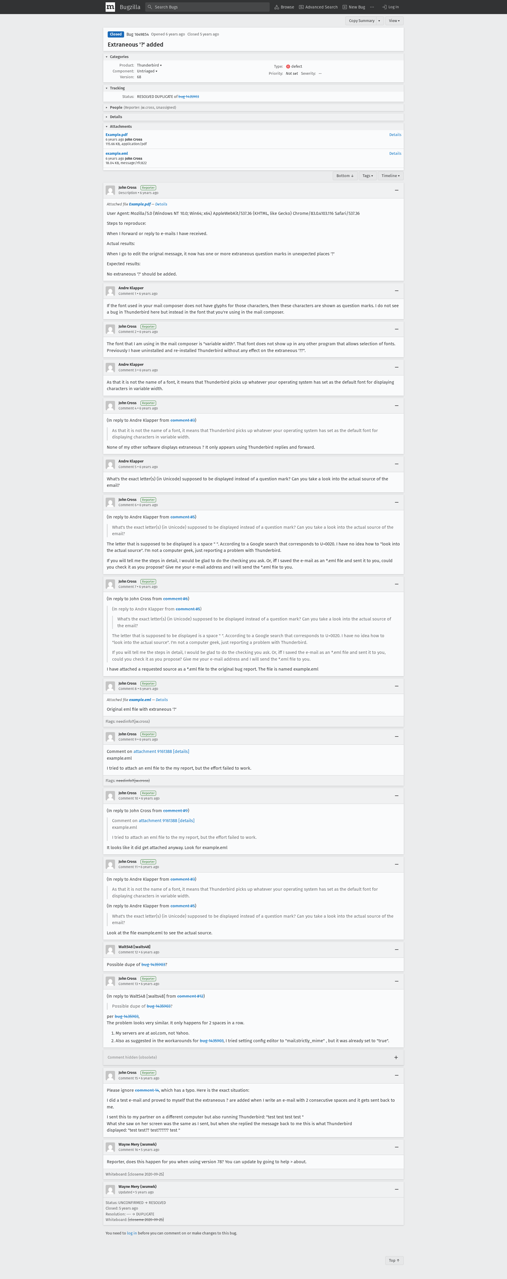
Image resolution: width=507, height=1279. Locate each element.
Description (128, 193)
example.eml (117, 153)
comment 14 (147, 1090)
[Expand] (396, 1057)
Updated (125, 1192)
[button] (390, 7)
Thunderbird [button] (149, 65)
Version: (127, 77)
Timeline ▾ (391, 176)
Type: (278, 66)
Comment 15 (128, 1078)
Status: (128, 96)
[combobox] (207, 7)
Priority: (276, 73)
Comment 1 (127, 294)
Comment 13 (128, 984)
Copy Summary (361, 20)
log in (132, 1233)
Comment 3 (127, 370)
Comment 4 (127, 408)
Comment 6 (127, 505)
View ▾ (394, 20)
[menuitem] (284, 7)
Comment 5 (127, 467)
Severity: (308, 73)
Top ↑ (394, 1260)
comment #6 (175, 598)
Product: (126, 65)
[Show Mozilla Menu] (110, 7)
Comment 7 (127, 587)
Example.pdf (117, 134)
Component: (123, 71)
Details (395, 134)
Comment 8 (128, 689)
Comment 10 (128, 798)
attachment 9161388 (152, 751)
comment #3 (182, 420)
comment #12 (190, 996)
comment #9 (175, 810)
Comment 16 (128, 1150)
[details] (181, 751)
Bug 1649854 (137, 34)
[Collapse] (396, 190)
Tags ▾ (368, 176)
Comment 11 (128, 867)
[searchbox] (207, 7)
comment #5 (182, 517)
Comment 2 (127, 332)
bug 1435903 (188, 96)
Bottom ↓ (345, 176)
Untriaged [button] (147, 71)
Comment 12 (128, 952)
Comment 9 (127, 739)
